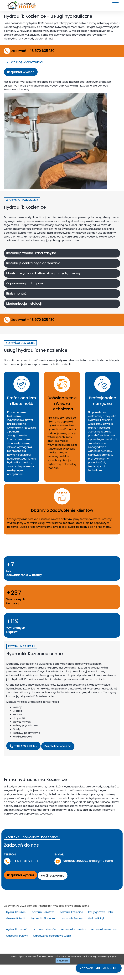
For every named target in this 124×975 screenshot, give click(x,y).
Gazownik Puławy (17, 936)
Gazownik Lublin (16, 918)
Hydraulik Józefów (42, 912)
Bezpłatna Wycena (20, 72)
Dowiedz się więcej (107, 956)
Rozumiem (62, 960)
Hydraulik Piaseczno (43, 918)
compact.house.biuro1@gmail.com (88, 861)
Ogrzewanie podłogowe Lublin (52, 936)
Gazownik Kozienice (73, 929)
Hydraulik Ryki (96, 918)
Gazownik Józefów (44, 929)
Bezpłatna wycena (57, 746)
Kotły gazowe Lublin (100, 912)
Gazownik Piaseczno (104, 929)
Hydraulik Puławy (72, 918)
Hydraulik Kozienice (71, 912)
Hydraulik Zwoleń (16, 929)
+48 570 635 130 (25, 746)
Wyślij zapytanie (52, 875)
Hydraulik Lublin (16, 912)
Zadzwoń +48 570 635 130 (98, 968)
